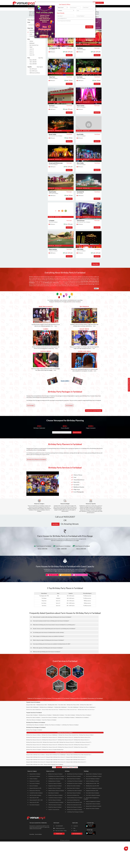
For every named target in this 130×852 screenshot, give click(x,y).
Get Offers (89, 27)
